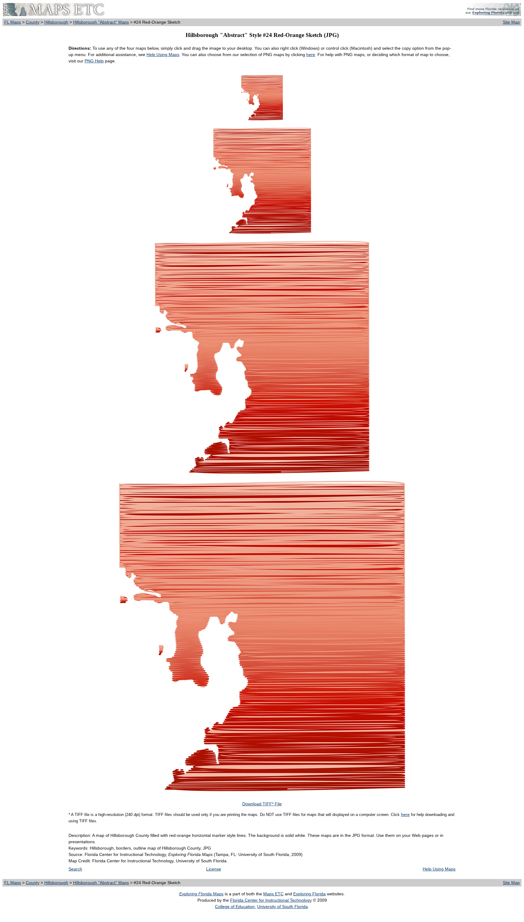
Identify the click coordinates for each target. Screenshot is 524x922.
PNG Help (94, 60)
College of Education (235, 906)
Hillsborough (56, 22)
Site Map (511, 22)
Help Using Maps (162, 54)
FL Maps (12, 22)
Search (75, 869)
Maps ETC (273, 893)
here (310, 54)
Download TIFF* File (262, 803)
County (32, 22)
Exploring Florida (309, 893)
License (213, 869)
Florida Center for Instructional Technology (271, 900)
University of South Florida (282, 906)
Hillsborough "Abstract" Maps (101, 22)
